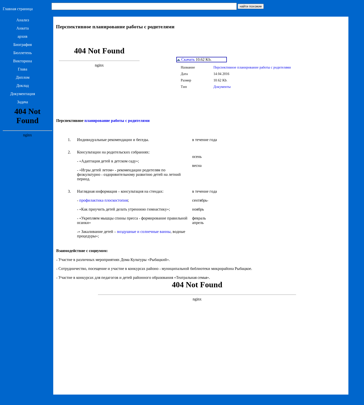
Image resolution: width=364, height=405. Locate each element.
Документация (22, 94)
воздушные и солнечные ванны (144, 231)
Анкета (22, 28)
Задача (22, 102)
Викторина (22, 61)
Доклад (22, 85)
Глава (22, 69)
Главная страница (18, 9)
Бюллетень (22, 53)
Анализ (22, 20)
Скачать (187, 59)
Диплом (22, 77)
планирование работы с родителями (117, 120)
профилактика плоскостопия (103, 200)
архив (22, 36)
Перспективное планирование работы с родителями (252, 67)
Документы (222, 87)
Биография (22, 44)
